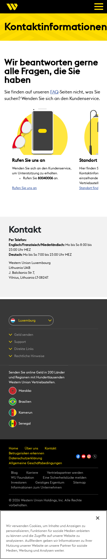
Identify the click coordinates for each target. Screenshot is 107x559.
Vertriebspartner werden (65, 472)
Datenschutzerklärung (25, 458)
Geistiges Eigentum (49, 482)
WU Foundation (22, 477)
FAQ (54, 92)
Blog (14, 472)
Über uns (31, 448)
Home (13, 448)
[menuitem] (13, 6)
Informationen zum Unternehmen (36, 487)
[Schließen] (98, 518)
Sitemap (79, 482)
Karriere (32, 472)
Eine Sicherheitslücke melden (64, 477)
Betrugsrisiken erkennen (26, 453)
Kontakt (50, 448)
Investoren (19, 482)
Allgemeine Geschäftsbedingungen (35, 463)
